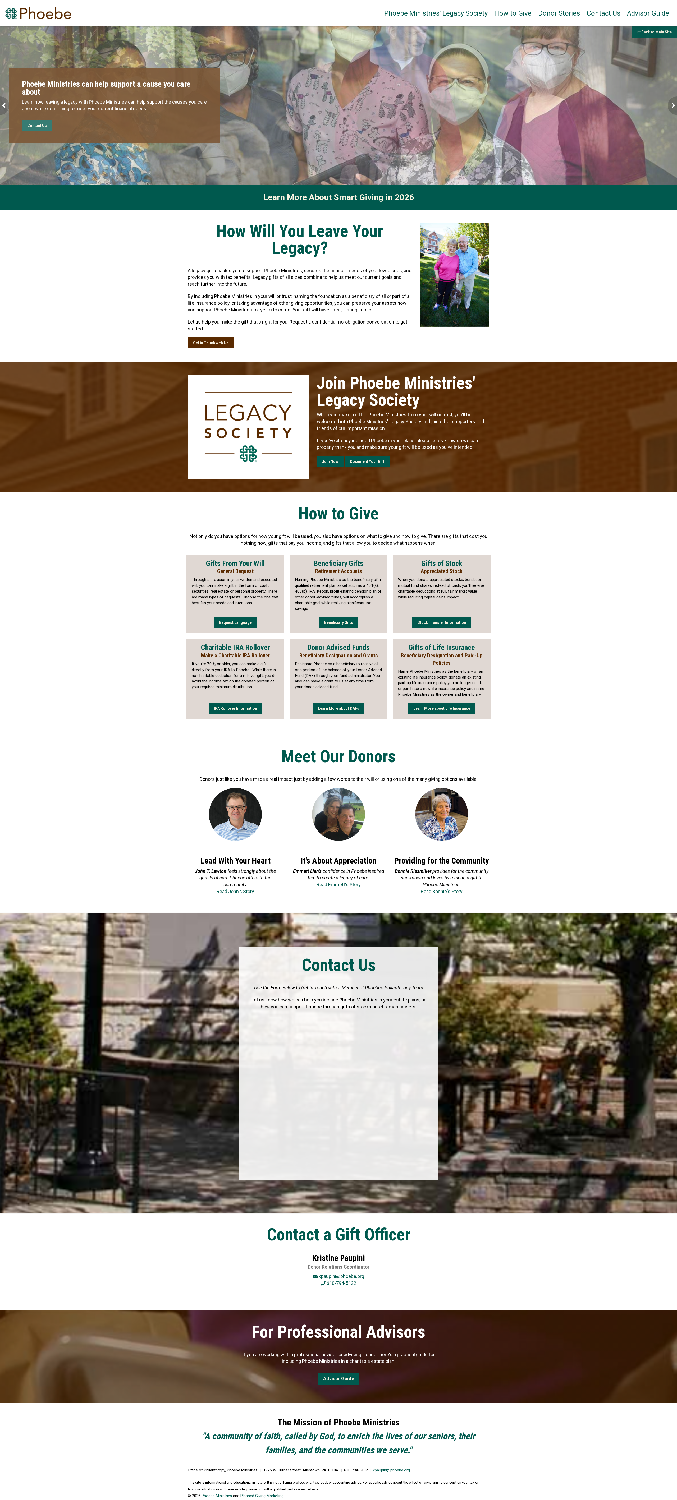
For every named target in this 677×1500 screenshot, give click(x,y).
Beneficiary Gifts (338, 622)
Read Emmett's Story (339, 884)
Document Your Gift (367, 461)
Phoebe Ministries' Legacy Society (436, 13)
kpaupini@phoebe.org (391, 1470)
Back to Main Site (656, 32)
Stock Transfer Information (442, 622)
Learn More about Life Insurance (441, 708)
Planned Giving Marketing (261, 1496)
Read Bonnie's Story (442, 891)
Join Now (330, 461)
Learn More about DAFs (338, 708)
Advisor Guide (648, 13)
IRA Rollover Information (235, 708)
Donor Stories (559, 13)
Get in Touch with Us (210, 343)
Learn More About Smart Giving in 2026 (338, 197)
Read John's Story (235, 891)
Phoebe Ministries (217, 1496)
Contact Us (603, 13)
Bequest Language (235, 622)
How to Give (513, 13)
